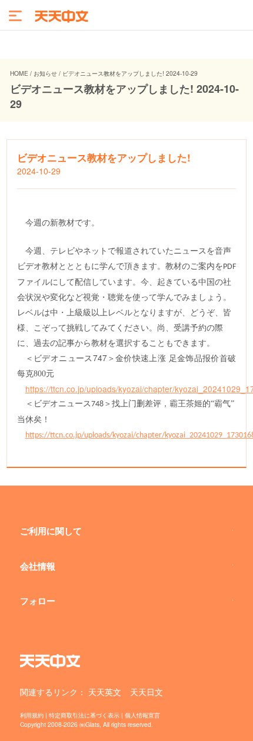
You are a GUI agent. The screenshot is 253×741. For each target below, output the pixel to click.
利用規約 (32, 714)
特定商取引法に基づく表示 (84, 714)
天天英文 (104, 692)
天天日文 (146, 692)
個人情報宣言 (142, 714)
